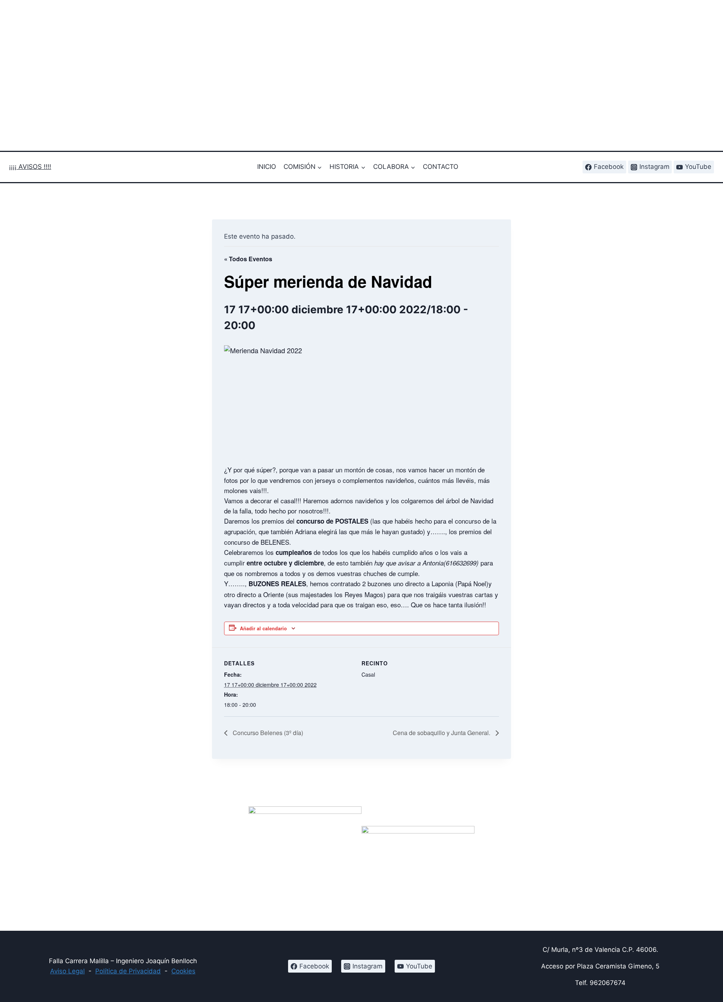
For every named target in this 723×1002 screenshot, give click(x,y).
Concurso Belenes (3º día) (267, 732)
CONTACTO (440, 166)
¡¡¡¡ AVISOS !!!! (30, 166)
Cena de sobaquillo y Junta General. (442, 732)
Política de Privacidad (128, 971)
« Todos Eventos (248, 258)
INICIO (266, 166)
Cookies (183, 971)
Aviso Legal (67, 971)
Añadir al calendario (263, 628)
